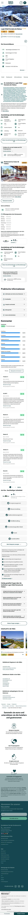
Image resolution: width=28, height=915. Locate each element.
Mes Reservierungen (4, 838)
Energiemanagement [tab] (15, 503)
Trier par (6, 370)
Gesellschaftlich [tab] (15, 539)
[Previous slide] (3, 174)
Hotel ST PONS (6, 686)
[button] (2, 2)
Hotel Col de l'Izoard (7, 696)
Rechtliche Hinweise (4, 869)
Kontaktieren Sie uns (4, 844)
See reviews (18, 36)
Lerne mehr (13, 242)
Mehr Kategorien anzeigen (13, 544)
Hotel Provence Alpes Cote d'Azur (9, 668)
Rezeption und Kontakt (10, 304)
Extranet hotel (3, 853)
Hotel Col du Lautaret (7, 698)
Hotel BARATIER (6, 683)
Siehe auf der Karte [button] (19, 33)
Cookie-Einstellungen (4, 873)
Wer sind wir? (3, 851)
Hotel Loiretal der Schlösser (8, 669)
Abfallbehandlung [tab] (15, 521)
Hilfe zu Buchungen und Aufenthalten (7, 840)
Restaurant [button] (9, 77)
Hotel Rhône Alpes (6, 666)
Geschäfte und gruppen (5, 858)
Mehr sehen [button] (22, 70)
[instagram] (19, 886)
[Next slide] (25, 174)
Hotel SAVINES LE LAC (7, 680)
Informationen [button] (18, 77)
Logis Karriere (3, 860)
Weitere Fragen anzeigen (13, 623)
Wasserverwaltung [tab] (15, 509)
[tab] (12, 25)
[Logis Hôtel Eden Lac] (12, 639)
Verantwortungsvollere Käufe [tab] (15, 527)
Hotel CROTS (5, 681)
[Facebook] (15, 886)
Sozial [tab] (15, 533)
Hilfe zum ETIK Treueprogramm (6, 842)
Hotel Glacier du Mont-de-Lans (9, 697)
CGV (2, 875)
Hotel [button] (2, 77)
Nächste (18, 487)
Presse (2, 862)
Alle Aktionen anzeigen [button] (7, 578)
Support (2, 877)
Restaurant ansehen (7, 200)
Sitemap (2, 879)
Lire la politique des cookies (6, 909)
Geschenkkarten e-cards (5, 856)
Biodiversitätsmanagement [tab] (15, 515)
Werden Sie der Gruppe (5, 855)
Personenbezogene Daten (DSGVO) (7, 871)
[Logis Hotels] (11, 2)
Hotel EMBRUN (6, 684)
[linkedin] (22, 886)
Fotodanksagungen (4, 881)
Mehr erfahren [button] (6, 111)
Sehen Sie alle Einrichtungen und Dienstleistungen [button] (14, 140)
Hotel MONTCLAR (6, 678)
